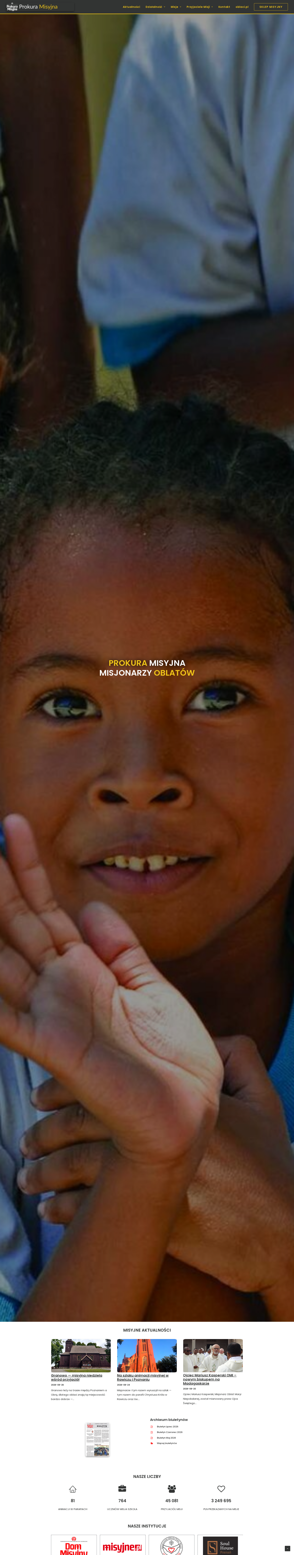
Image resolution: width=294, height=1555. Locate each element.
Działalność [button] (154, 7)
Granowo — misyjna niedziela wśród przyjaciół (76, 1377)
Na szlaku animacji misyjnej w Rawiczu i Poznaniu (143, 1377)
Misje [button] (174, 7)
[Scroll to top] (287, 1548)
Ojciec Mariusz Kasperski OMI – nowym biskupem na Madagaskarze (209, 1379)
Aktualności (131, 7)
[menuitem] (133, 7)
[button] (81, 1355)
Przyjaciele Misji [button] (198, 7)
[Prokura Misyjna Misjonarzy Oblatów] (40, 7)
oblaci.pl (242, 7)
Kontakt (224, 7)
